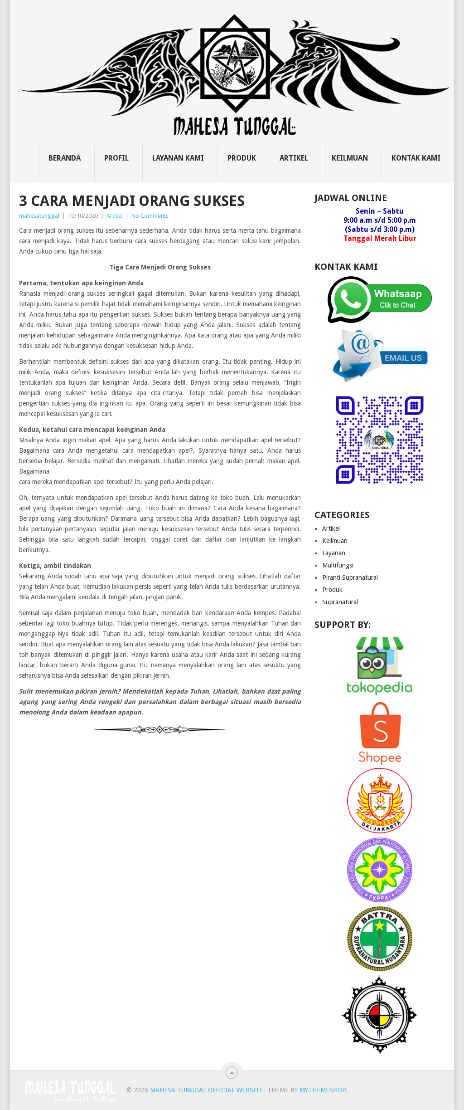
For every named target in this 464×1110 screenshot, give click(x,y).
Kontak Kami (416, 158)
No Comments (150, 215)
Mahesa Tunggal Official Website (206, 1090)
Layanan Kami (178, 158)
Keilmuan (350, 158)
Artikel (294, 158)
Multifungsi (337, 565)
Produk (241, 158)
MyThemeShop (323, 1090)
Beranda (64, 158)
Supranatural (340, 602)
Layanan (333, 553)
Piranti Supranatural (350, 577)
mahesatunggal (39, 215)
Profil (116, 158)
